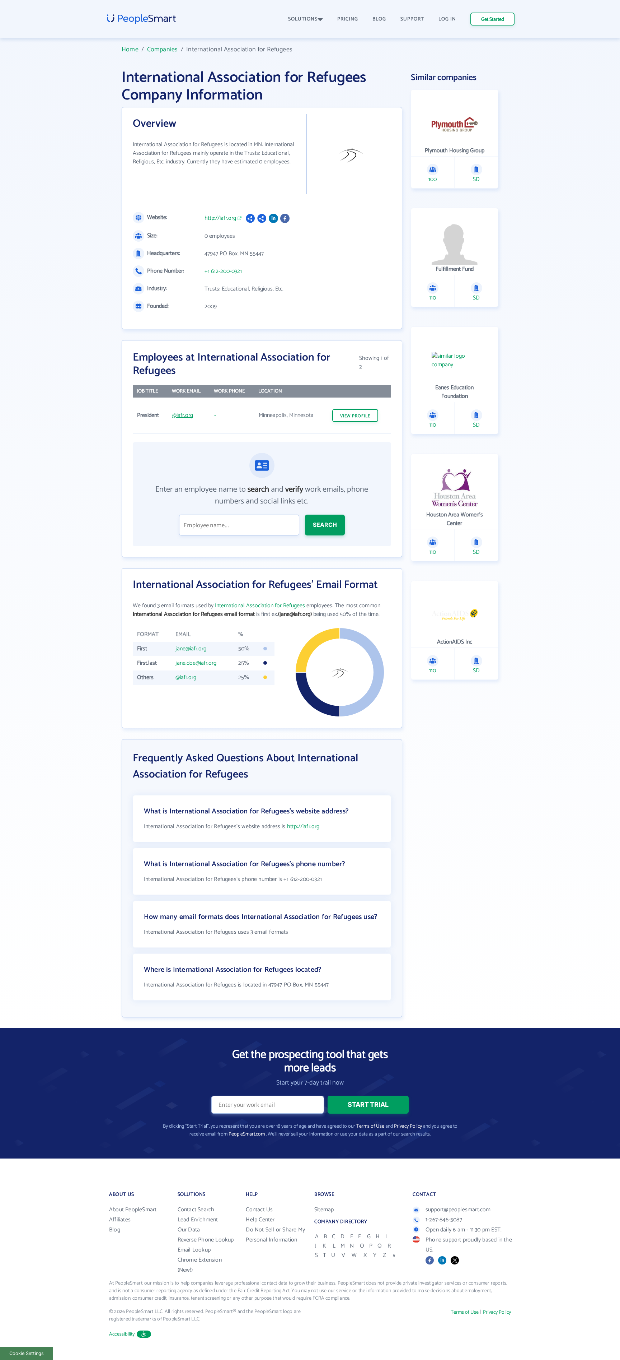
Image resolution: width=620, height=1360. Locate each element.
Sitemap (324, 1210)
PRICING (347, 19)
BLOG (379, 19)
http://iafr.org (220, 218)
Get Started (492, 19)
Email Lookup (194, 1250)
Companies (162, 49)
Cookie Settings (26, 1353)
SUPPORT (412, 19)
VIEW (355, 416)
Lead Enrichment (198, 1220)
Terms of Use (370, 1126)
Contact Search (196, 1210)
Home (130, 49)
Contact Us (259, 1210)
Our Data (189, 1230)
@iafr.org (182, 415)
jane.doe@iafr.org (195, 663)
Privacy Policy (408, 1126)
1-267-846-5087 (444, 1220)
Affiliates (120, 1220)
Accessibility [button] (122, 1334)
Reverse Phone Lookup (206, 1240)
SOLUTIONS (303, 19)
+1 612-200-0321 (223, 271)
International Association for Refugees (260, 606)
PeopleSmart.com (247, 1134)
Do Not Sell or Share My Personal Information (275, 1235)
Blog (114, 1230)
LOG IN (447, 19)
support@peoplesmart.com (458, 1210)
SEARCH (325, 524)
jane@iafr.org (190, 649)
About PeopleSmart (132, 1210)
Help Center (260, 1220)
